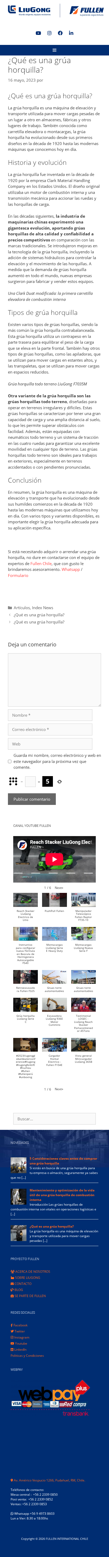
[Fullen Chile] (54, 10)
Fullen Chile (41, 563)
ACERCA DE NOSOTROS (32, 1271)
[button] (59, 887)
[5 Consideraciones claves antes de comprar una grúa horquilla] (18, 1172)
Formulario (18, 575)
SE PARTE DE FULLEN (30, 1296)
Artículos (22, 607)
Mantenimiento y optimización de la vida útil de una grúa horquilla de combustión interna (62, 1195)
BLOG (18, 1290)
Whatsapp (71, 569)
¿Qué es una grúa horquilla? (39, 614)
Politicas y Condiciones (27, 1355)
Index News (42, 607)
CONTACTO (22, 1283)
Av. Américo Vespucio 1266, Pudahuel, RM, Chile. (49, 1480)
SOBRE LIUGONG (27, 1277)
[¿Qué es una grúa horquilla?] (18, 1240)
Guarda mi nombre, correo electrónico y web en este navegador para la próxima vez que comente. (57, 761)
